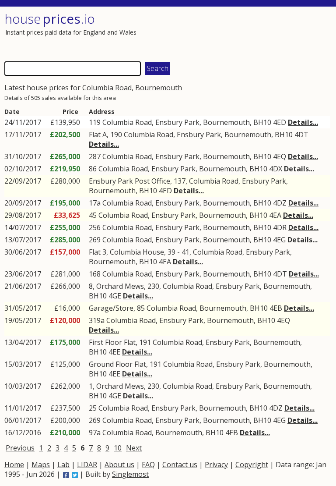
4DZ (280, 203)
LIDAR (87, 464)
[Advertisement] (249, 33)
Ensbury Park (177, 122)
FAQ (148, 464)
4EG (279, 240)
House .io (49, 19)
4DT (301, 134)
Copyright (251, 464)
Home (14, 464)
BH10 (262, 122)
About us (119, 464)
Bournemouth (158, 87)
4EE (114, 352)
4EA (275, 215)
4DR (280, 227)
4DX (275, 169)
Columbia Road (107, 87)
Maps (41, 464)
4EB (276, 308)
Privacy (216, 464)
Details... (303, 122)
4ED (279, 122)
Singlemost (130, 474)
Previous (20, 448)
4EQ (279, 156)
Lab (63, 464)
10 (118, 448)
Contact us (179, 464)
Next (134, 448)
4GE (114, 296)
